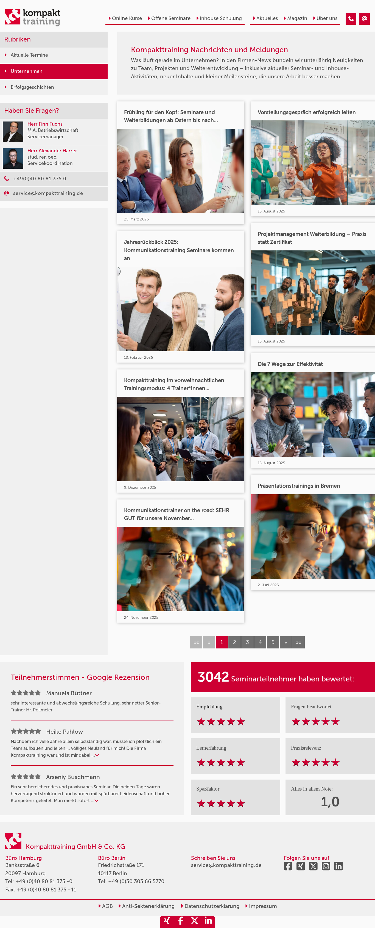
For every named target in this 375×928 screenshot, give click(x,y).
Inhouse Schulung (221, 18)
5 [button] (273, 642)
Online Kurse (127, 18)
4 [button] (260, 642)
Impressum (262, 906)
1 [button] (221, 642)
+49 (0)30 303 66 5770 (136, 881)
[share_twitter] (194, 922)
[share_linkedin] (208, 922)
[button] (286, 642)
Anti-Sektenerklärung (148, 906)
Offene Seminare (171, 18)
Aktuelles (267, 18)
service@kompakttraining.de (226, 865)
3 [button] (247, 642)
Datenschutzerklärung (211, 906)
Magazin (297, 18)
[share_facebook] (181, 922)
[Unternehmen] (351, 19)
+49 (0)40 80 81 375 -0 (43, 881)
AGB (107, 906)
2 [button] (234, 642)
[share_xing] (167, 922)
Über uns (327, 18)
